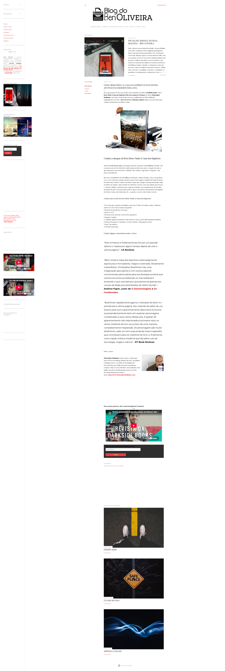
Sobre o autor (8, 27)
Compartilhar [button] (131, 75)
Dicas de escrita (8, 38)
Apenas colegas (112, 651)
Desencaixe (110, 549)
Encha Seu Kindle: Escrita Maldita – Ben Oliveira (142, 42)
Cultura (86, 89)
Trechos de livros (9, 35)
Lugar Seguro (112, 600)
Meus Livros (128, 27)
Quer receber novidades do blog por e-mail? (120, 446)
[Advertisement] (124, 488)
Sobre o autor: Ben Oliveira (112, 27)
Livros (86, 91)
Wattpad (6, 32)
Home (5, 24)
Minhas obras (8, 29)
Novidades (87, 93)
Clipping (137, 27)
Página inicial (96, 27)
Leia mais (162, 75)
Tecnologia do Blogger (126, 665)
